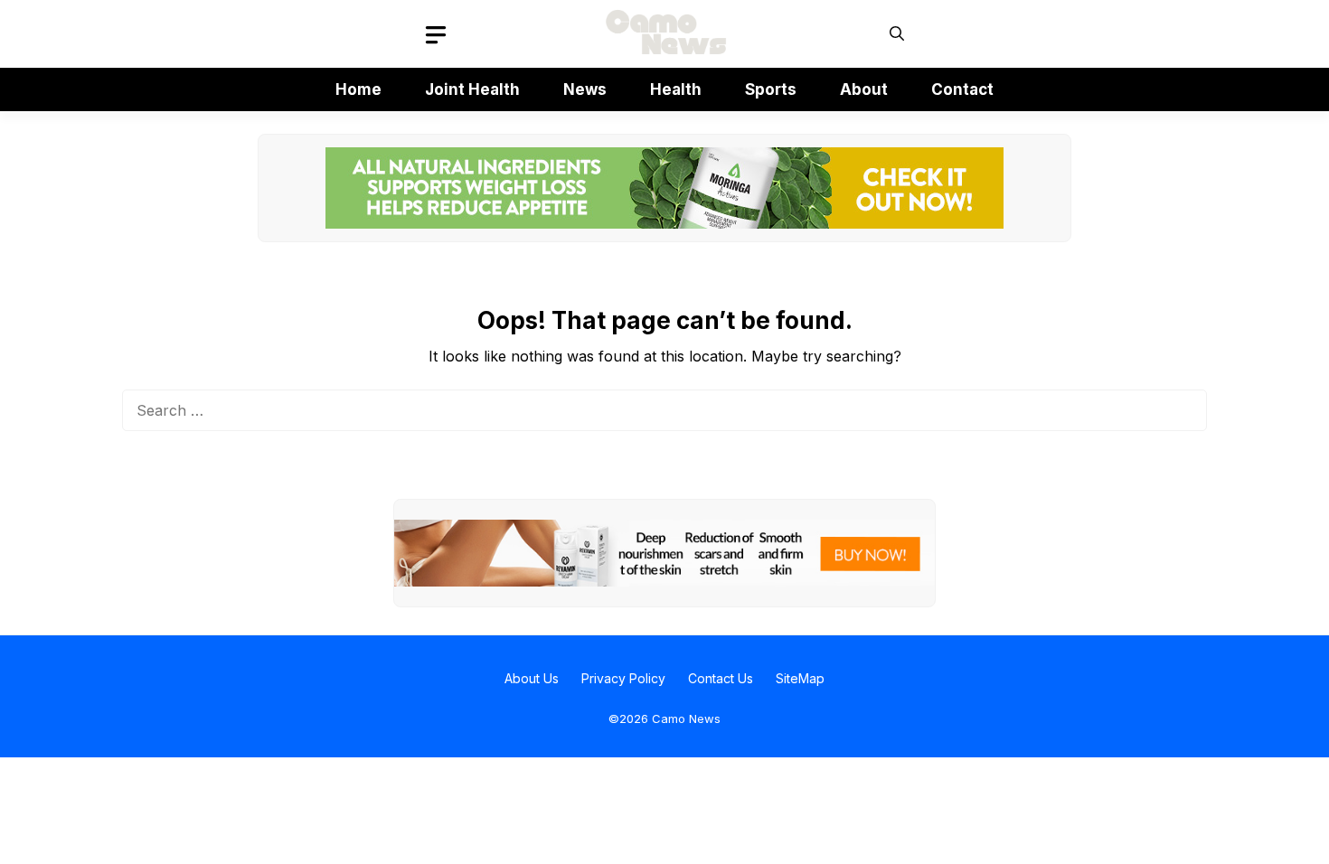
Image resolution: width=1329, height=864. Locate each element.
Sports (770, 89)
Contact (962, 89)
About (864, 89)
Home (358, 89)
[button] (897, 34)
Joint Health (472, 89)
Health (676, 89)
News (585, 89)
